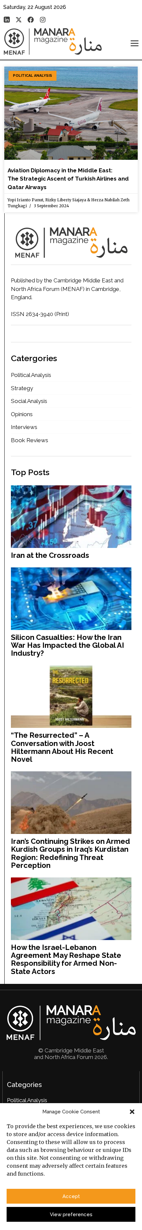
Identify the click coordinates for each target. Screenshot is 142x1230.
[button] (132, 1111)
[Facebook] (31, 19)
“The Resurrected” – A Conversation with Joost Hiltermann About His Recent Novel (62, 747)
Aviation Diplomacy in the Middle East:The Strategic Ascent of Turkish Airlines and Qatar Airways (68, 178)
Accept (71, 1196)
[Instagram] (43, 19)
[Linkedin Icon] (7, 19)
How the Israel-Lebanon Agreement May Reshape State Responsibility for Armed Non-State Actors (66, 959)
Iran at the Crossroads (50, 555)
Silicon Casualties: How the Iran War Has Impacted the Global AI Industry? (67, 645)
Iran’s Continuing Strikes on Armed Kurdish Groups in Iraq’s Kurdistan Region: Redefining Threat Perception (70, 853)
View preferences (71, 1214)
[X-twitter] (18, 19)
